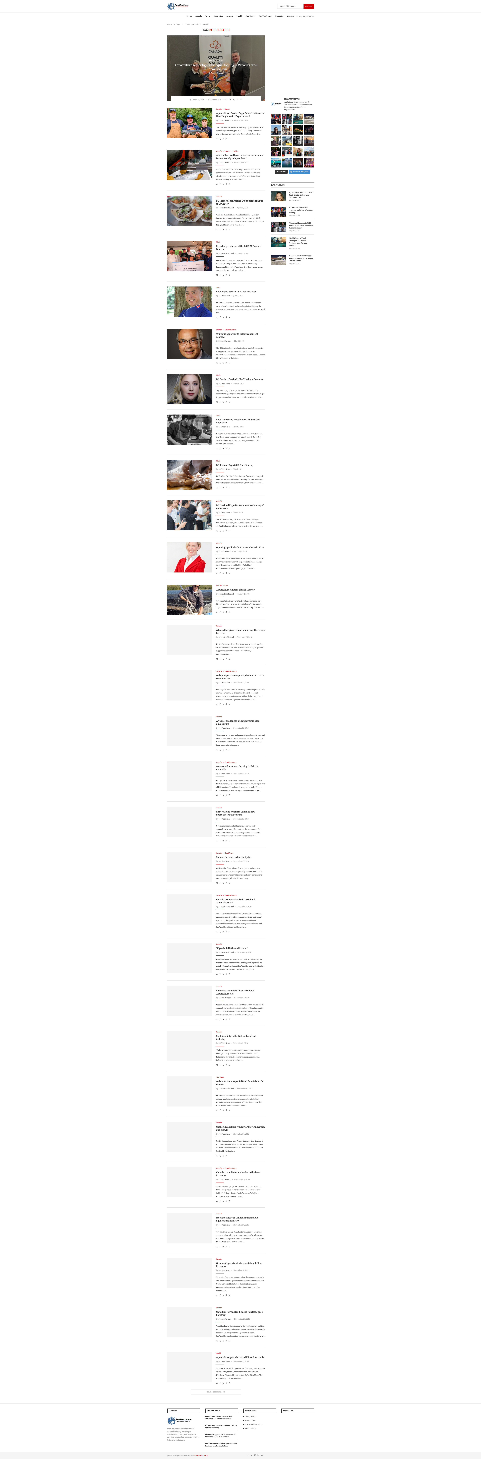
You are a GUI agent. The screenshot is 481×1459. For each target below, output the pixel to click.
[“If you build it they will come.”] (189, 958)
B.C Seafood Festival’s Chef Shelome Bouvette (239, 379)
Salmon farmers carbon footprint (233, 857)
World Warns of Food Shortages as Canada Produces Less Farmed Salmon (298, 242)
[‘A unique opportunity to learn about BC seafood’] (189, 344)
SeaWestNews (224, 296)
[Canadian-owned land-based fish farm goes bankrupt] (189, 1322)
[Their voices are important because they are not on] (287, 152)
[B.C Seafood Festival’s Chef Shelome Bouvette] (189, 389)
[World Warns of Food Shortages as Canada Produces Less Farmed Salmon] (278, 242)
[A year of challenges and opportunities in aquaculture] (189, 731)
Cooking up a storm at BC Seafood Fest (236, 291)
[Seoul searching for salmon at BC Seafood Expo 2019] (189, 430)
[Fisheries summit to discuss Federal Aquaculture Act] (189, 1001)
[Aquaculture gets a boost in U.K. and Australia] (189, 1367)
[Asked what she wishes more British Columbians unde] (287, 141)
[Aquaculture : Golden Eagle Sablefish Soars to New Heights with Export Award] (189, 123)
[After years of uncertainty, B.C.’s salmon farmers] (309, 162)
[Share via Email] (241, 100)
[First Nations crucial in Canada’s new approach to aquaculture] (189, 822)
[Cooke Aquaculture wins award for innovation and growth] (189, 1137)
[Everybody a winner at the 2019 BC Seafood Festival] (189, 256)
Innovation (218, 16)
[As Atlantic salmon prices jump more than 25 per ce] (298, 130)
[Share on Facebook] (230, 100)
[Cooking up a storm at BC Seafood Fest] (189, 301)
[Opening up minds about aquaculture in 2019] (189, 557)
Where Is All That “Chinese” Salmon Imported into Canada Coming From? (301, 258)
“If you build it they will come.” (232, 948)
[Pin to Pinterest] (237, 100)
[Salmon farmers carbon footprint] (189, 867)
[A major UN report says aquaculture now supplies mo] (276, 162)
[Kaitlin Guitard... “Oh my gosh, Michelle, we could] (298, 152)
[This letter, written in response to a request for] (298, 162)
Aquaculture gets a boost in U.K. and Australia (240, 1357)
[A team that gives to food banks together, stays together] (189, 640)
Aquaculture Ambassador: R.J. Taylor (235, 589)
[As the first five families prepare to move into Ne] (276, 152)
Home (189, 16)
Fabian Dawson (217, 73)
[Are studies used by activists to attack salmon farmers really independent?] (189, 165)
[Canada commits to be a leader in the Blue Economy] (189, 1182)
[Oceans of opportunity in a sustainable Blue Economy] (189, 1273)
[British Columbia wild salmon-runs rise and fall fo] (287, 119)
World (207, 16)
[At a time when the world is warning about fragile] (298, 119)
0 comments (216, 100)
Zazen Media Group (201, 1455)
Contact (290, 16)
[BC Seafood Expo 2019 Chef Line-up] (189, 475)
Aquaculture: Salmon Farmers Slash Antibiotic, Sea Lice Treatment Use (301, 194)
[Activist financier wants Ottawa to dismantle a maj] (298, 141)
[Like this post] (226, 100)
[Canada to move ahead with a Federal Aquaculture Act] (189, 909)
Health (239, 16)
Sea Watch (250, 16)
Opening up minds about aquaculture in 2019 (240, 547)
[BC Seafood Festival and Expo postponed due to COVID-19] (189, 211)
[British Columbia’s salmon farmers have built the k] (309, 152)
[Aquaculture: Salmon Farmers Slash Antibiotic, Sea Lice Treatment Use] (278, 196)
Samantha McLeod (226, 208)
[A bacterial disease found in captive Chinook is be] (276, 141)
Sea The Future (265, 16)
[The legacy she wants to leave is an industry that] (309, 141)
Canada (198, 16)
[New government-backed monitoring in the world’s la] (287, 162)
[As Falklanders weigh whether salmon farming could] (276, 130)
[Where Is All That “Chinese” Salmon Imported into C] (309, 119)
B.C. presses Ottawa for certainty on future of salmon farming (301, 210)
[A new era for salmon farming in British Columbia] (189, 776)
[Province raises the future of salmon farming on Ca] (276, 119)
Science (229, 16)
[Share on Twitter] (234, 100)
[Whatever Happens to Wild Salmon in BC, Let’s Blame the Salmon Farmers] (278, 227)
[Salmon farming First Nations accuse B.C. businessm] (309, 130)
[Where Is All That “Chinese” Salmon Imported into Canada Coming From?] (278, 260)
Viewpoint (279, 16)
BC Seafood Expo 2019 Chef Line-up (234, 465)
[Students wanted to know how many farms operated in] (287, 130)
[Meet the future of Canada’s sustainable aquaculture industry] (189, 1228)
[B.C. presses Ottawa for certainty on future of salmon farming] (278, 212)
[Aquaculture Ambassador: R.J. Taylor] (189, 600)
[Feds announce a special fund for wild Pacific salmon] (189, 1091)
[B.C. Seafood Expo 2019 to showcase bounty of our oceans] (189, 515)
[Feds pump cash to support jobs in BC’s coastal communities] (189, 685)
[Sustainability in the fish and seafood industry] (189, 1046)
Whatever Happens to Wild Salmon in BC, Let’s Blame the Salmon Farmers (301, 225)
